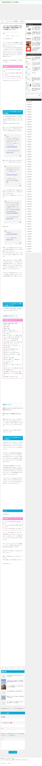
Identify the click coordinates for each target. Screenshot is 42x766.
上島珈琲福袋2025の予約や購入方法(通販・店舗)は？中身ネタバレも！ (36, 33)
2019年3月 (29, 251)
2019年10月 (30, 233)
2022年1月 (29, 169)
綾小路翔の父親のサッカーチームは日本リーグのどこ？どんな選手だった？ (7, 708)
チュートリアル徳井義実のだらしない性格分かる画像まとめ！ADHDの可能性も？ (15, 686)
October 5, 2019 (9, 239)
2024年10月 (30, 106)
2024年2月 (29, 121)
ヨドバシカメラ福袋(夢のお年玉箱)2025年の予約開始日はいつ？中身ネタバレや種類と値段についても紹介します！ (36, 44)
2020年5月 (29, 216)
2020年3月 (29, 221)
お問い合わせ (22, 21)
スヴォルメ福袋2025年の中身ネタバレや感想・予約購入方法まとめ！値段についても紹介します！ (36, 28)
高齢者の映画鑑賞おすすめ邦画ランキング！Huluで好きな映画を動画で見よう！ (36, 89)
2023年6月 (29, 139)
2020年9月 (29, 206)
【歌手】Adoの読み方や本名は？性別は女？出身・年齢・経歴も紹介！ (15, 676)
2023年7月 (29, 136)
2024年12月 (30, 101)
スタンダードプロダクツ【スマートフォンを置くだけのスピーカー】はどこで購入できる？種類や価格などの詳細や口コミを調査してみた (36, 85)
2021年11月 (30, 174)
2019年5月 (29, 246)
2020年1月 (29, 226)
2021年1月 (29, 196)
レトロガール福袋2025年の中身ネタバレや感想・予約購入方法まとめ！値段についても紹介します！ (36, 58)
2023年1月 (29, 151)
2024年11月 (30, 104)
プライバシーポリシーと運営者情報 (12, 21)
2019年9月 (29, 236)
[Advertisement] (21, 12)
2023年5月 (29, 141)
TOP (6, 758)
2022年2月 (29, 166)
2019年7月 (29, 241)
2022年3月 (29, 164)
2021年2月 (29, 194)
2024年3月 (29, 119)
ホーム (2, 21)
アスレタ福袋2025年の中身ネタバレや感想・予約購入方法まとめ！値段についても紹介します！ (36, 39)
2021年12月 (30, 171)
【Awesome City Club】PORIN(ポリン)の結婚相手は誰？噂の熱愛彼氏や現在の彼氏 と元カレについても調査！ (15, 681)
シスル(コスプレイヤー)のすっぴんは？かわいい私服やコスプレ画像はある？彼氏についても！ (36, 64)
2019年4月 (29, 248)
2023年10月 (30, 131)
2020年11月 (30, 201)
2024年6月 (29, 111)
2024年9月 (29, 109)
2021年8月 (29, 179)
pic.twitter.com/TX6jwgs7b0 (11, 174)
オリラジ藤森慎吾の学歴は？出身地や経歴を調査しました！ (15, 692)
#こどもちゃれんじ (12, 211)
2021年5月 (29, 186)
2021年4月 (29, 189)
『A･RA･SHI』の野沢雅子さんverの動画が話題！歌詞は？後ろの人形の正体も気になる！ (19, 708)
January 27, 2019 (9, 152)
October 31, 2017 (9, 218)
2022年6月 (29, 156)
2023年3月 (29, 146)
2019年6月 (29, 243)
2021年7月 (29, 181)
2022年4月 (29, 161)
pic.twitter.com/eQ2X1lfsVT (11, 234)
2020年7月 (29, 211)
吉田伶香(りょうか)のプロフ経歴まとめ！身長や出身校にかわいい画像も (15, 697)
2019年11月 (30, 231)
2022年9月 (29, 154)
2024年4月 (29, 116)
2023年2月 (29, 149)
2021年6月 (29, 184)
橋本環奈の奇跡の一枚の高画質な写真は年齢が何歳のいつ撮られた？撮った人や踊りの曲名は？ (36, 79)
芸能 (4, 33)
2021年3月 (29, 191)
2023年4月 (29, 144)
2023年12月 (30, 126)
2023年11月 (30, 129)
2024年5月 (29, 114)
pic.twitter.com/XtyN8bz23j (11, 146)
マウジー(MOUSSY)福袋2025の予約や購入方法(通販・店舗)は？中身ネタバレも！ (36, 49)
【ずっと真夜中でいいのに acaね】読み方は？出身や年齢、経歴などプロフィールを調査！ (15, 702)
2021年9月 (29, 176)
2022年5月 (29, 159)
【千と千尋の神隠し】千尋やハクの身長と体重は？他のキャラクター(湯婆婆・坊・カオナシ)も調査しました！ (36, 69)
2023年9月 (29, 134)
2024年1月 (29, 124)
